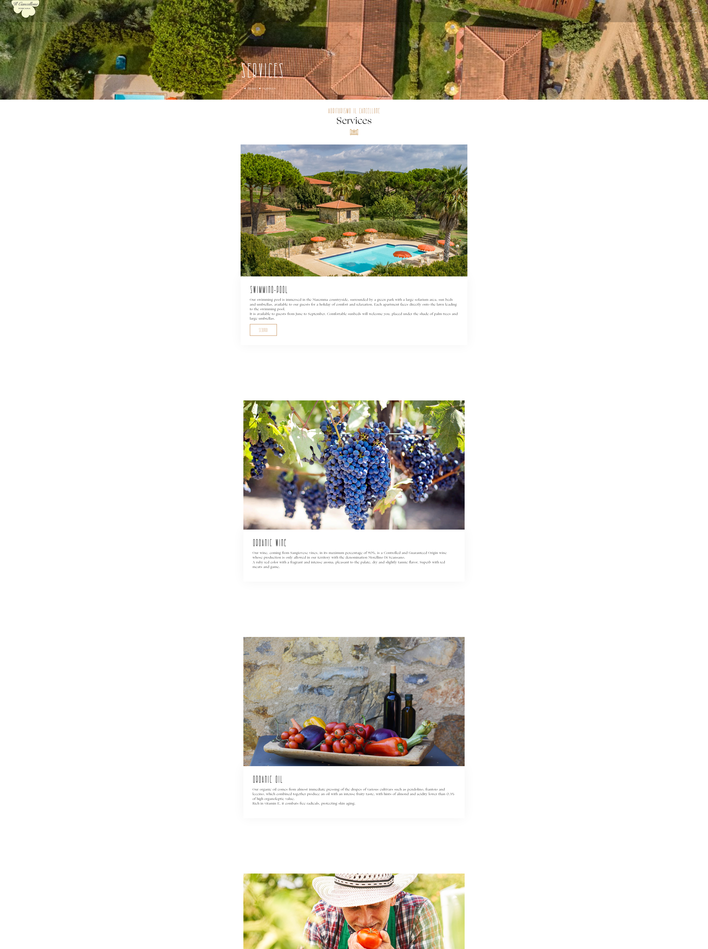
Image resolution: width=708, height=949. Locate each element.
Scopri (263, 330)
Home (252, 88)
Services (269, 88)
